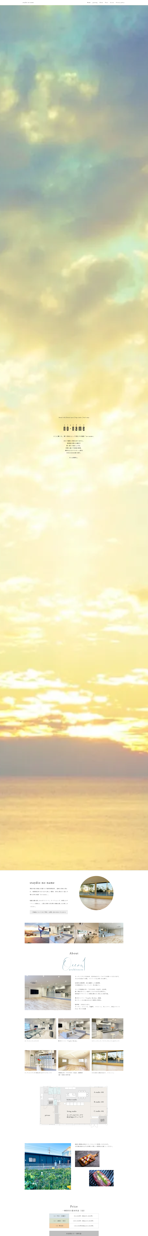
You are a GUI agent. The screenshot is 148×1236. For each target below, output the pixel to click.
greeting (95, 2)
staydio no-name (28, 2)
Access (112, 2)
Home (89, 2)
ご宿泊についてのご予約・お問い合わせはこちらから (49, 912)
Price (106, 2)
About (101, 2)
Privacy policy (120, 2)
